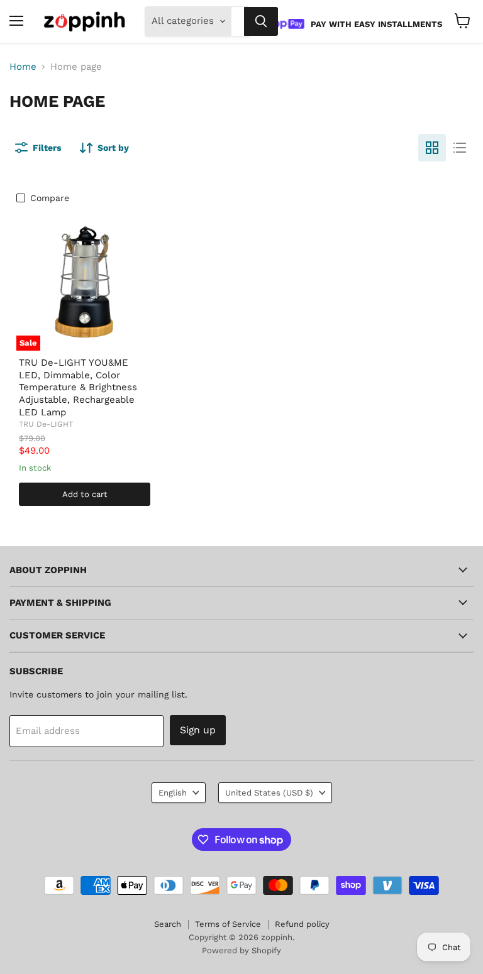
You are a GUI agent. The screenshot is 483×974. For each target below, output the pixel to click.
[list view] (460, 147)
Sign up (198, 730)
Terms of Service (228, 924)
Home (22, 67)
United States (269, 792)
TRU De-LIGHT (46, 424)
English (172, 792)
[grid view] (432, 147)
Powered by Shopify (241, 950)
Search (167, 924)
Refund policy (302, 924)
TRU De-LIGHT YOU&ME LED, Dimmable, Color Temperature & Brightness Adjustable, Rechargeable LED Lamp (78, 387)
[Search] (261, 21)
